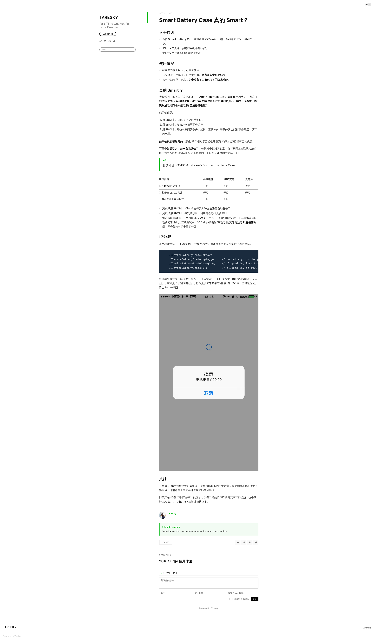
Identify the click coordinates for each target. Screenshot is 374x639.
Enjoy (165, 542)
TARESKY (108, 17)
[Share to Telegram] (255, 542)
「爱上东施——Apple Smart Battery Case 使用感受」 (213, 96)
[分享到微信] (249, 542)
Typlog (17, 636)
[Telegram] (100, 41)
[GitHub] (105, 41)
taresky (172, 513)
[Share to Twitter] (237, 542)
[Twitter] (114, 41)
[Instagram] (109, 41)
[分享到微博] (243, 542)
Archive (367, 627)
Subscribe (108, 33)
